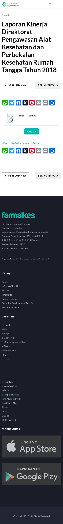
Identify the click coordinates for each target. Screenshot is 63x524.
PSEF (4, 354)
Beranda (6, 15)
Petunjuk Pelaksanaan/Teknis (17, 303)
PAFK (5, 411)
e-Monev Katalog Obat (14, 342)
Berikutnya (46, 85)
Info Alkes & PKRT (12, 398)
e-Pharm (6, 346)
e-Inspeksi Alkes (10, 394)
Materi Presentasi (11, 307)
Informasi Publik (10, 286)
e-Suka (5, 390)
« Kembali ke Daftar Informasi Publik (20, 143)
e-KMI (5, 329)
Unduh (31, 131)
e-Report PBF (9, 350)
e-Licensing (8, 337)
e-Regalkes (7, 381)
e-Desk (5, 358)
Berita (5, 281)
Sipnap (5, 333)
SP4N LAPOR (9, 420)
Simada (5, 415)
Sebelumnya (17, 85)
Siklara (5, 407)
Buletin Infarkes (10, 298)
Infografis (7, 294)
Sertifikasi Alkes (10, 403)
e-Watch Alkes (9, 386)
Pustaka (6, 290)
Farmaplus (7, 325)
